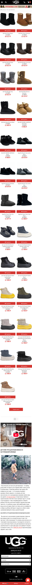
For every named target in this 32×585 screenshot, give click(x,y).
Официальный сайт (12, 548)
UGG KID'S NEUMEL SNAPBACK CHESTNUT (24, 123)
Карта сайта (20, 579)
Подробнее (8, 30)
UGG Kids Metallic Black (7, 62)
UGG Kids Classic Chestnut (24, 33)
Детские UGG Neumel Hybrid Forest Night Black (24, 306)
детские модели (10, 497)
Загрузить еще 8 (16, 409)
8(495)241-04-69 (17, 527)
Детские (4, 9)
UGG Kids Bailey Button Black (7, 122)
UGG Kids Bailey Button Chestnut (24, 92)
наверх (27, 583)
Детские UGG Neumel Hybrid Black (24, 276)
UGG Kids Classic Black (8, 33)
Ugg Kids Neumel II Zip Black (8, 183)
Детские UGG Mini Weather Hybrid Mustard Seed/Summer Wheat (24, 338)
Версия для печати (13, 579)
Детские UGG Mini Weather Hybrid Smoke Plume (8, 337)
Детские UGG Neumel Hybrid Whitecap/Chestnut (7, 400)
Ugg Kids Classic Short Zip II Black (24, 215)
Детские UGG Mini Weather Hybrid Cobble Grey (8, 369)
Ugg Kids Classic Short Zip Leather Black (7, 215)
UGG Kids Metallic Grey (8, 91)
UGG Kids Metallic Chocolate (24, 62)
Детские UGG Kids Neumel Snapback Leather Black (8, 245)
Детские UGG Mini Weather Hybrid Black (24, 369)
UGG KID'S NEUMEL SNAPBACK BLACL (7, 153)
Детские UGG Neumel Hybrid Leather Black (7, 276)
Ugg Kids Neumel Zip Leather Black (24, 153)
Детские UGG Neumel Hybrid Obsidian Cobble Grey (24, 245)
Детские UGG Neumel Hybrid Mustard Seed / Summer (7, 306)
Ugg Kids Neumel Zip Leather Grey (24, 184)
